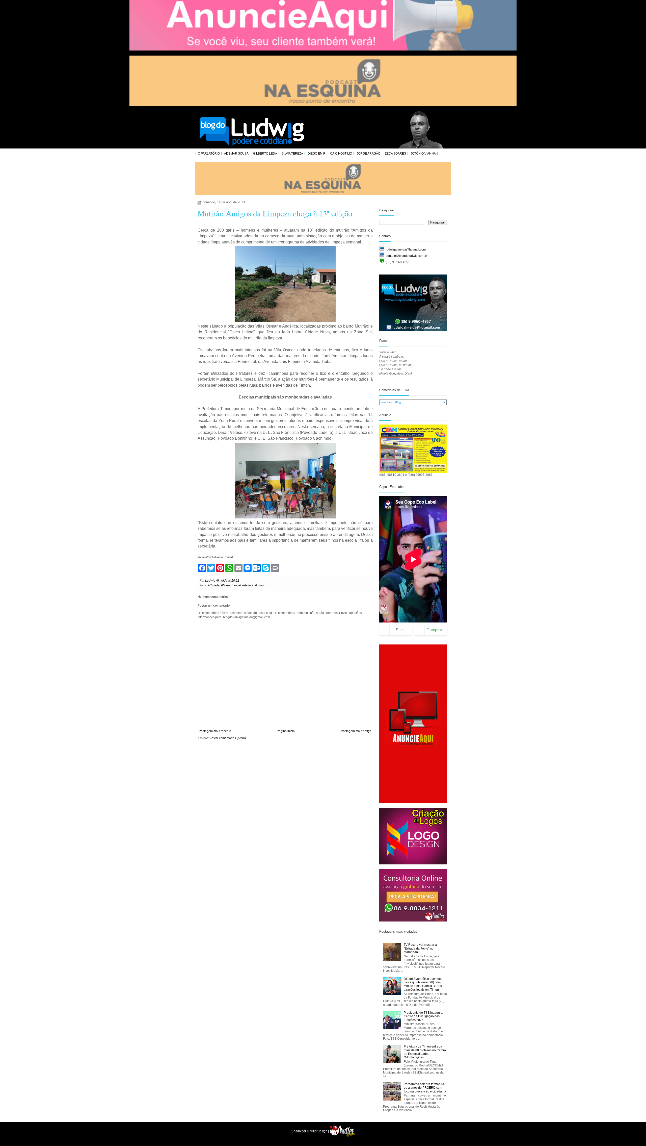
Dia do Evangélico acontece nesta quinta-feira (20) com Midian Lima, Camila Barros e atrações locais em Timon (424, 984)
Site (399, 630)
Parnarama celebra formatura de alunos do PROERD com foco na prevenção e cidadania (425, 1087)
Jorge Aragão (368, 153)
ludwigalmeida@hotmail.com (406, 249)
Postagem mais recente (215, 731)
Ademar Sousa (236, 153)
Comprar (434, 630)
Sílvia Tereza (292, 153)
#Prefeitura (246, 585)
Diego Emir (317, 153)
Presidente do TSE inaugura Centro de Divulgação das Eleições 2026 (423, 1016)
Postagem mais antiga (356, 731)
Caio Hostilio (341, 153)
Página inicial (286, 731)
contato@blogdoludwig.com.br (407, 256)
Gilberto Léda (265, 153)
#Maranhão (229, 585)
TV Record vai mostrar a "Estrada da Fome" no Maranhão (420, 948)
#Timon (260, 585)
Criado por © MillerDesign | (310, 1131)
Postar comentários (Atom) (227, 738)
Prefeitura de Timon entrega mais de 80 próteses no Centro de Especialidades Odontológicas (425, 1052)
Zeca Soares (395, 153)
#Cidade (214, 585)
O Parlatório (209, 153)
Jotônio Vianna (423, 153)
